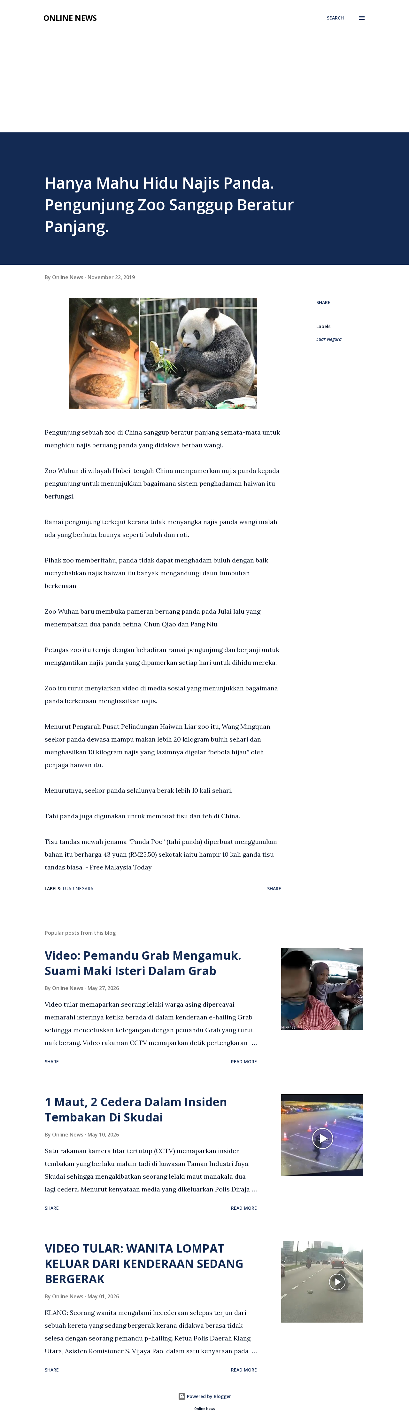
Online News (70, 17)
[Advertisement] (204, 84)
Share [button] (323, 302)
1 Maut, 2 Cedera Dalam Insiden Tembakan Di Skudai (136, 1109)
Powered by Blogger (208, 1396)
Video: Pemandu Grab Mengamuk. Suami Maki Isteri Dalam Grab (143, 963)
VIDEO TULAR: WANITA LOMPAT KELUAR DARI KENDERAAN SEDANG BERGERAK (144, 1263)
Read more (244, 1061)
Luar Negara (329, 339)
